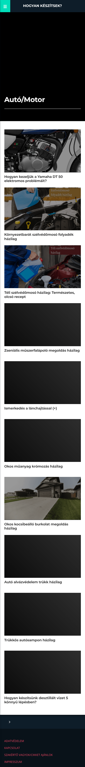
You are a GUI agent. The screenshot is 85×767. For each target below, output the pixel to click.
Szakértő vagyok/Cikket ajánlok (28, 755)
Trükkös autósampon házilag (29, 640)
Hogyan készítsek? (42, 6)
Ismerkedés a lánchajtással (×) (30, 408)
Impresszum (13, 762)
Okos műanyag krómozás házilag (33, 467)
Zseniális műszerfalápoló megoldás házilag (42, 351)
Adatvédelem (14, 741)
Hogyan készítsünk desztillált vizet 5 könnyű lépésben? (36, 700)
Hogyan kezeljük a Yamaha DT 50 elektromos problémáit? (33, 179)
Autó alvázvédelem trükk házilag (33, 582)
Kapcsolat (12, 748)
